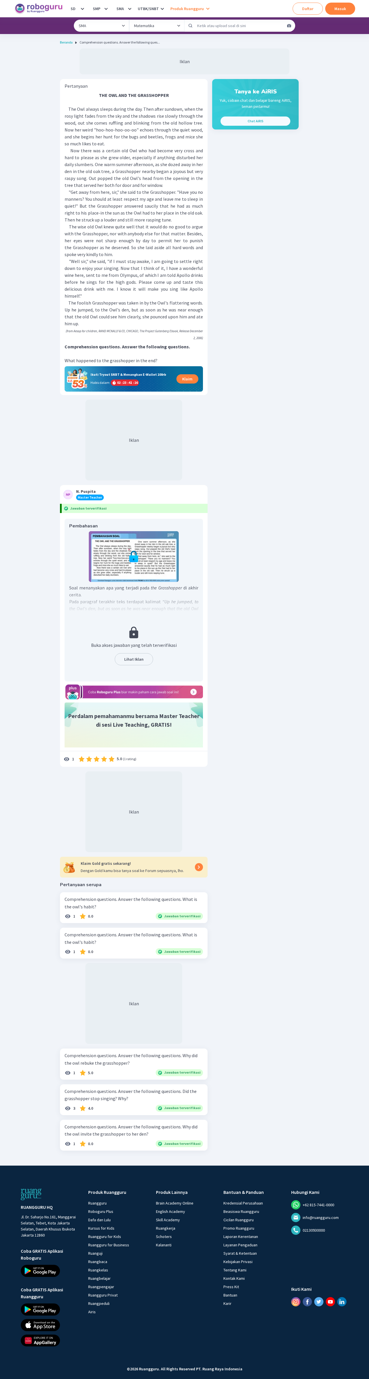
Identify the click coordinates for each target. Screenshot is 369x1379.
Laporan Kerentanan (240, 1236)
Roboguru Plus (100, 1211)
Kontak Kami (234, 1278)
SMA (120, 8)
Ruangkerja (165, 1228)
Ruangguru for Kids (104, 1236)
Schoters (164, 1236)
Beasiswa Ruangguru (241, 1211)
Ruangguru (97, 1203)
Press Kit (231, 1286)
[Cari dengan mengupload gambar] (289, 26)
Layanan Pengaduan (240, 1245)
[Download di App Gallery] (49, 1340)
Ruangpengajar (101, 1286)
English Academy (170, 1211)
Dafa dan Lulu (99, 1219)
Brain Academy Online (174, 1203)
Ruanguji (95, 1253)
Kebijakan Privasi (238, 1261)
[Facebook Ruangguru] (307, 1301)
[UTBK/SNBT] (162, 8)
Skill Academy (168, 1219)
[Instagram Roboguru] (295, 1301)
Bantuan (230, 1295)
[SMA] (129, 8)
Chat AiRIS (255, 121)
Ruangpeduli (99, 1303)
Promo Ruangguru (238, 1228)
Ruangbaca (97, 1261)
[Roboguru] (40, 9)
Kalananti (164, 1245)
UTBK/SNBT (148, 8)
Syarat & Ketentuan (240, 1253)
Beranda (66, 42)
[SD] (82, 8)
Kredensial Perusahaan (243, 1203)
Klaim (187, 379)
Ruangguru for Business (108, 1245)
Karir (227, 1303)
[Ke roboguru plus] (134, 692)
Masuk (340, 8)
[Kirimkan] (190, 26)
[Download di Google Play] (49, 1271)
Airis (92, 1311)
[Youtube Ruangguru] (330, 1301)
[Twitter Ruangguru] (318, 1301)
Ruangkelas (98, 1270)
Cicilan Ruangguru (238, 1219)
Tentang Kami (234, 1270)
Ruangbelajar (99, 1278)
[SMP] (106, 8)
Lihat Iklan (134, 659)
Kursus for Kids (101, 1228)
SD (73, 8)
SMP (96, 8)
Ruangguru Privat (103, 1295)
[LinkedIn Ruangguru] (342, 1301)
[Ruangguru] (31, 1194)
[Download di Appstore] (49, 1325)
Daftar (307, 8)
